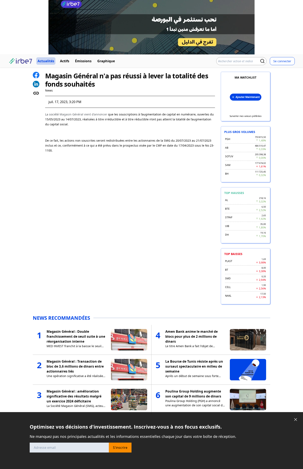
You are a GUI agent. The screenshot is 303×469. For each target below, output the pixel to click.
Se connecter (282, 61)
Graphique (106, 61)
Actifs (64, 61)
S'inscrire (120, 447)
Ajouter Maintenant (248, 97)
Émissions (83, 61)
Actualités (46, 61)
